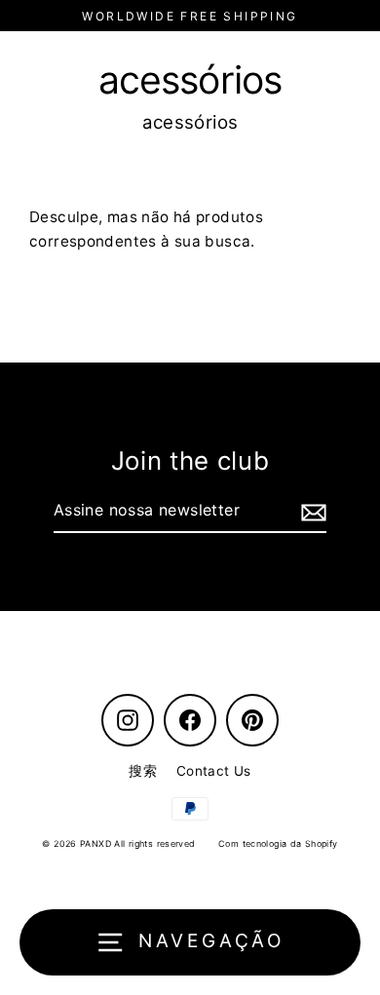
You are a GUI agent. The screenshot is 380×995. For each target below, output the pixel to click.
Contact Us (213, 771)
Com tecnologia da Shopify (278, 843)
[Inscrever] (310, 511)
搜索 (143, 771)
